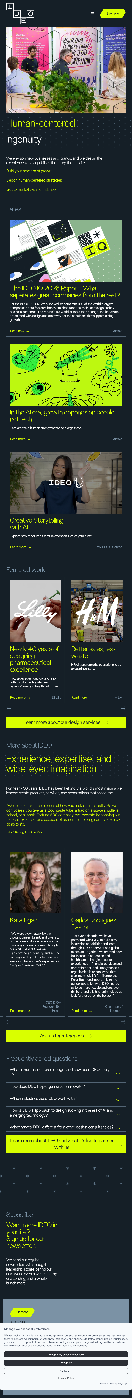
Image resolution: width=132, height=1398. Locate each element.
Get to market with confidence (31, 190)
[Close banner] (129, 1325)
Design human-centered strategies (34, 180)
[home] (20, 13)
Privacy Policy (66, 1378)
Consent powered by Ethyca (111, 1383)
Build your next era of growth (29, 171)
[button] (92, 13)
